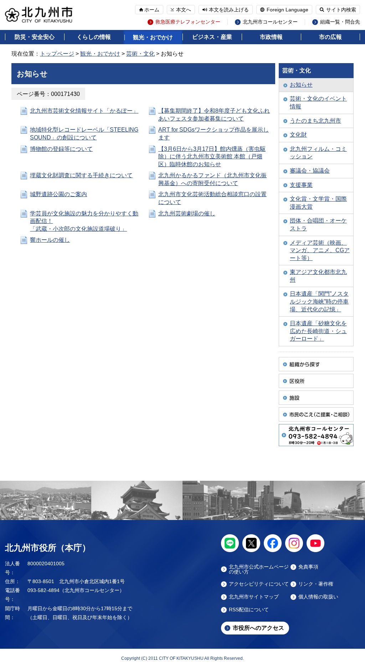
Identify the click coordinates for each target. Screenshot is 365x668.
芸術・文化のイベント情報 (318, 102)
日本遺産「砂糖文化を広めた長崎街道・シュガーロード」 (318, 331)
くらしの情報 (94, 37)
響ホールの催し (50, 240)
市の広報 (330, 37)
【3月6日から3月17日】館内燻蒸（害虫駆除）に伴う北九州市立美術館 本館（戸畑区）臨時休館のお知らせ (212, 156)
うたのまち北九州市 (315, 121)
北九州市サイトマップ (254, 597)
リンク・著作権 (315, 584)
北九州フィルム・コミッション (318, 153)
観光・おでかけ (153, 37)
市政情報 (271, 37)
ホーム (151, 9)
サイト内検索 (341, 9)
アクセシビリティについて (259, 584)
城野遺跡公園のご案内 (58, 194)
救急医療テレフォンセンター (187, 22)
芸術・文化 (140, 54)
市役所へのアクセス (258, 628)
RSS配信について (249, 609)
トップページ (57, 54)
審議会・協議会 (310, 171)
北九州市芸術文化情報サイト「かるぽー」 (84, 111)
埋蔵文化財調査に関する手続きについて (81, 175)
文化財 (298, 135)
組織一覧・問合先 (340, 22)
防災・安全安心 (35, 37)
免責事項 (308, 567)
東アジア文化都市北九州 (318, 276)
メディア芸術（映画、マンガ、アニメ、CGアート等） (320, 250)
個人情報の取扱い (318, 597)
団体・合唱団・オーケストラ (318, 224)
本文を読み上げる (229, 9)
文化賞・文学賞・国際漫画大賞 (318, 203)
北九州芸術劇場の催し (186, 213)
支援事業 (301, 185)
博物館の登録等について (61, 149)
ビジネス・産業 (212, 37)
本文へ (183, 9)
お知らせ (301, 85)
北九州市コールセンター (270, 22)
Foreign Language (287, 9)
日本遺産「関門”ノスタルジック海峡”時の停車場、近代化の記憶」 (319, 301)
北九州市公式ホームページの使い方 (259, 569)
